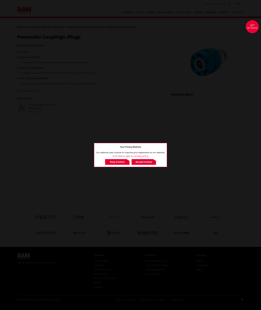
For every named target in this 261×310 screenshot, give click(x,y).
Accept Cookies (144, 162)
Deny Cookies (117, 162)
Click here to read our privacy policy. (131, 156)
